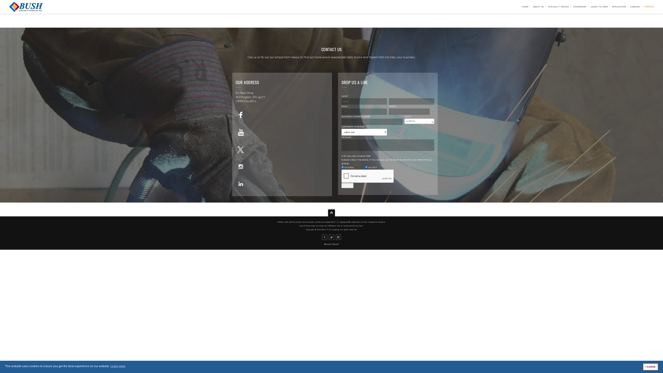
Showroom (579, 7)
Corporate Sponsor (354, 127)
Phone (393, 106)
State (408, 117)
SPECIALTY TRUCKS (558, 7)
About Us (538, 7)
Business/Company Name (356, 117)
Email (345, 106)
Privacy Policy (331, 244)
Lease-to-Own (599, 7)
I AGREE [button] (650, 366)
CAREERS (635, 7)
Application (619, 7)
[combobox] (393, 112)
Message (346, 137)
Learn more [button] (118, 366)
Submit (347, 185)
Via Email (349, 167)
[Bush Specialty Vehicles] (26, 7)
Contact (649, 7)
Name (345, 96)
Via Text (372, 167)
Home (525, 7)
